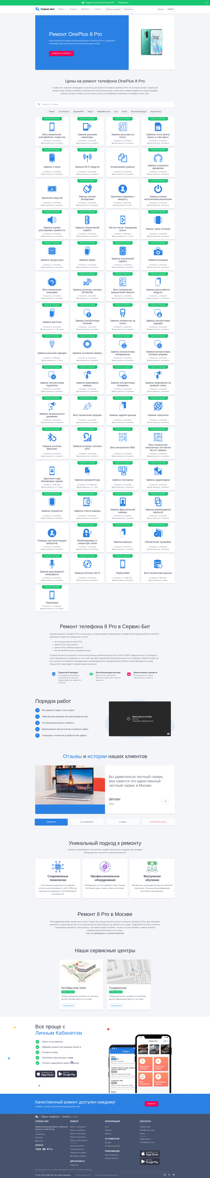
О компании (40, 1134)
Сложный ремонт (77, 1149)
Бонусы (161, 9)
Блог (107, 1127)
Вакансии (39, 1141)
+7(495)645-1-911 (147, 1142)
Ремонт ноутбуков (77, 1130)
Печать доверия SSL (83, 1175)
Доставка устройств (78, 1156)
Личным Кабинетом (58, 1033)
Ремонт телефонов (78, 1127)
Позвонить (128, 9)
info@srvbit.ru (145, 1139)
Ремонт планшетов (77, 1133)
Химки (142, 1133)
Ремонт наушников (77, 1137)
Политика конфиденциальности (106, 1175)
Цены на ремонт (111, 1155)
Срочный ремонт (77, 1146)
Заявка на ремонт (113, 9)
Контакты (39, 1137)
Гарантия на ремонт (78, 1153)
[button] (171, 9)
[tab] (51, 822)
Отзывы (72, 756)
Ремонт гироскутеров (78, 1140)
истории (97, 756)
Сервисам (74, 1165)
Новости (108, 1130)
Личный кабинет (111, 1158)
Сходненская (145, 1127)
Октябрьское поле (147, 1130)
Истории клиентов (112, 1146)
